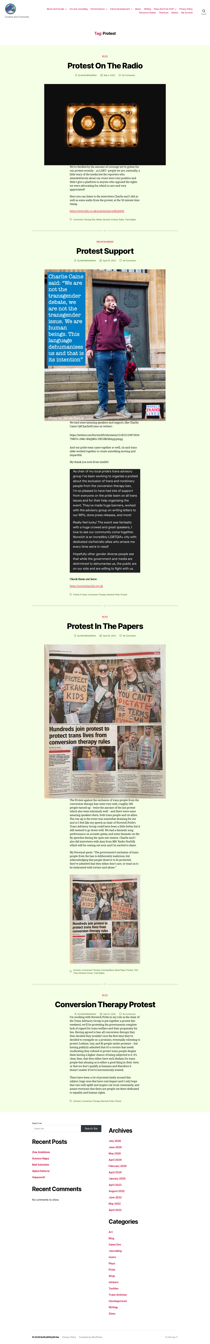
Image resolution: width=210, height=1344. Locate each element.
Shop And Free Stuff (164, 9)
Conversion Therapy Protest (105, 1004)
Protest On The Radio (105, 65)
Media (99, 219)
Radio (121, 219)
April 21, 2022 (109, 1014)
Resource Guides (147, 12)
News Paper (120, 970)
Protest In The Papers (105, 626)
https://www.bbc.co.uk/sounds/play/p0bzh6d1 (97, 211)
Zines (112, 1313)
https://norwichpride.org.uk (86, 586)
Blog (105, 56)
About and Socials (55, 9)
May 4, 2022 (109, 75)
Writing (147, 9)
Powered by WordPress (90, 1337)
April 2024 (115, 1172)
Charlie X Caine (80, 594)
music (112, 1257)
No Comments (128, 75)
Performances (98, 9)
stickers (114, 1282)
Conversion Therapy (97, 594)
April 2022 (115, 1210)
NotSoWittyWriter (89, 75)
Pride (112, 1269)
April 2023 (115, 1184)
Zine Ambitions (41, 1152)
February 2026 (118, 1166)
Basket (174, 12)
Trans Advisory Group (83, 973)
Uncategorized (105, 242)
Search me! (37, 1123)
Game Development (120, 9)
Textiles (113, 1288)
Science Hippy (40, 1158)
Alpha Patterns (41, 1171)
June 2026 (115, 1147)
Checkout (163, 12)
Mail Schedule (40, 1164)
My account (187, 12)
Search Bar (91, 1128)
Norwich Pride (113, 594)
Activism (77, 970)
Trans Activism (118, 1294)
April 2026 (115, 1159)
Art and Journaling (79, 9)
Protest (114, 219)
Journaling (115, 1250)
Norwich (106, 219)
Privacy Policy (186, 9)
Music (138, 9)
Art (111, 1232)
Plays (112, 1263)
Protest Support (105, 251)
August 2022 (117, 1191)
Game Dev (115, 1244)
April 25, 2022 (109, 260)
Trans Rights (130, 219)
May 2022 (115, 1203)
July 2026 (115, 1140)
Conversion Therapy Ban (84, 219)
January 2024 (117, 1178)
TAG (136, 970)
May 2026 (115, 1153)
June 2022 (115, 1197)
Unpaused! (38, 1177)
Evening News (107, 970)
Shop (112, 1276)
